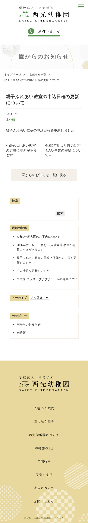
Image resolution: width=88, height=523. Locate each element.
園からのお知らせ (29, 324)
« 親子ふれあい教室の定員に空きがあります (21, 150)
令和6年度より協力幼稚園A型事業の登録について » (63, 150)
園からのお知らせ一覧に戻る (44, 175)
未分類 (10, 120)
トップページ (12, 74)
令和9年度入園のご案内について (40, 236)
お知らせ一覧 (37, 74)
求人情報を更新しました (33, 270)
